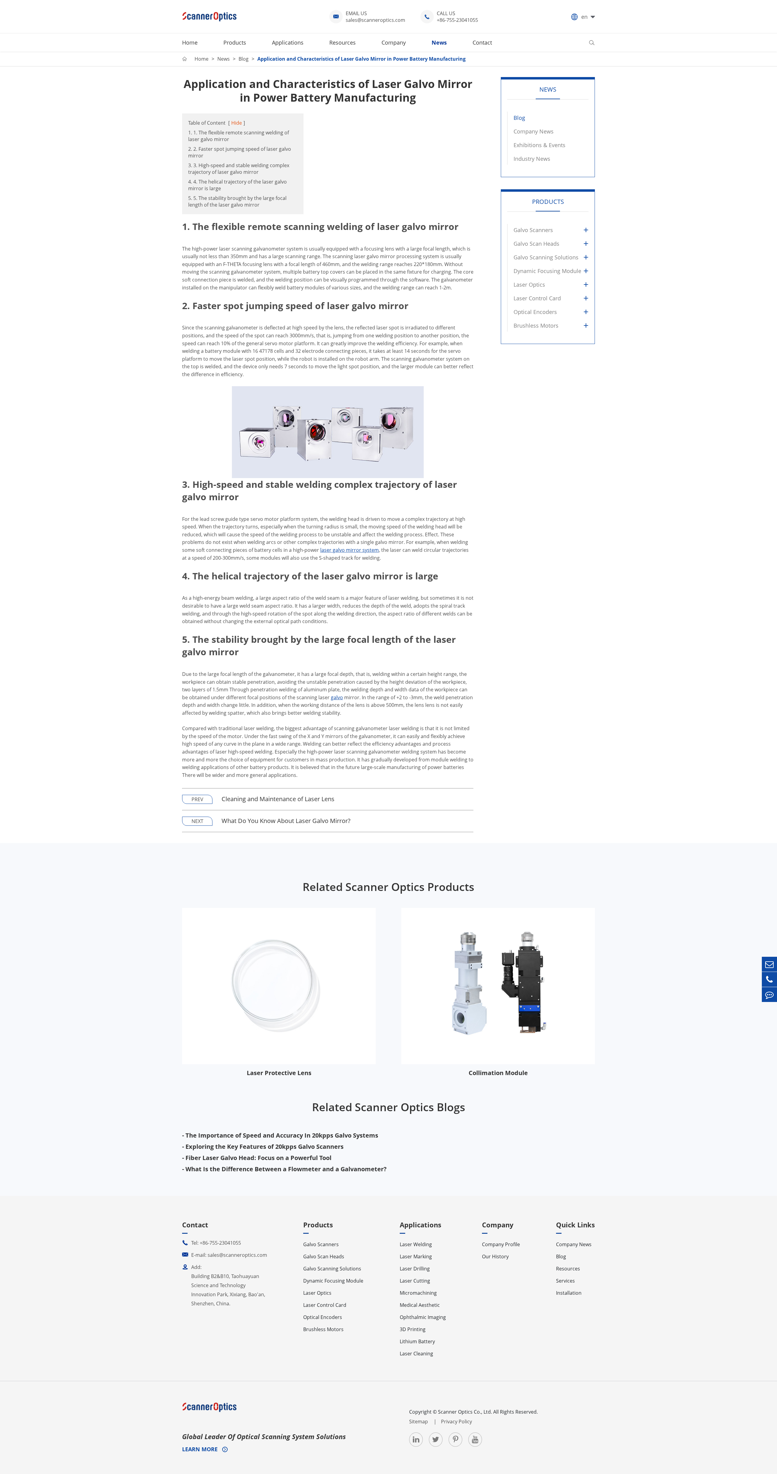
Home (190, 42)
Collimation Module (498, 1073)
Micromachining (418, 1293)
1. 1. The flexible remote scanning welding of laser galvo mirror (238, 136)
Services (565, 1280)
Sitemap (419, 1421)
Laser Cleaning (416, 1353)
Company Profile (501, 1244)
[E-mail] (769, 964)
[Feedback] (769, 994)
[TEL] (769, 979)
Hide (236, 123)
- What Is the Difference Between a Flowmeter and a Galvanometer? (284, 1169)
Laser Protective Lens (279, 1073)
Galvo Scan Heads (536, 243)
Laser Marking (416, 1256)
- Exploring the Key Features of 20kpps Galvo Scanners (263, 1146)
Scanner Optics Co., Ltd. (465, 1411)
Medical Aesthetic (420, 1305)
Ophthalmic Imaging (423, 1317)
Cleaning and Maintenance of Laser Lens (278, 799)
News (439, 42)
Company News (534, 131)
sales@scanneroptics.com (375, 20)
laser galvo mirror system (349, 550)
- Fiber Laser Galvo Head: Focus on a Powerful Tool (256, 1158)
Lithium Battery (417, 1341)
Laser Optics (529, 284)
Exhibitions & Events (539, 145)
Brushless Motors (536, 325)
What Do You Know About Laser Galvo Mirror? (286, 821)
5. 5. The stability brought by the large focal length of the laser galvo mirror (237, 201)
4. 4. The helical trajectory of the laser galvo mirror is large (237, 185)
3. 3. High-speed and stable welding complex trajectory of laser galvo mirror (238, 168)
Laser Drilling (415, 1268)
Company (394, 42)
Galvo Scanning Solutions (546, 257)
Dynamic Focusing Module (547, 271)
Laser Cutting (415, 1280)
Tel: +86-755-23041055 (211, 1243)
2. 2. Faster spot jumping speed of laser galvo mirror (239, 152)
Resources (342, 42)
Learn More (200, 1449)
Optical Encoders (535, 311)
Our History (495, 1256)
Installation (569, 1293)
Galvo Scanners (533, 230)
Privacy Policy (456, 1421)
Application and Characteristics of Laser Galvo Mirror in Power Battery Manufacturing (361, 59)
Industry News (532, 158)
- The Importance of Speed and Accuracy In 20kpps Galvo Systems (280, 1135)
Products (234, 42)
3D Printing (413, 1329)
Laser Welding (416, 1244)
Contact (482, 42)
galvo (337, 697)
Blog (244, 59)
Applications (288, 42)
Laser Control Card (537, 298)
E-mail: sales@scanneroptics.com (224, 1255)
